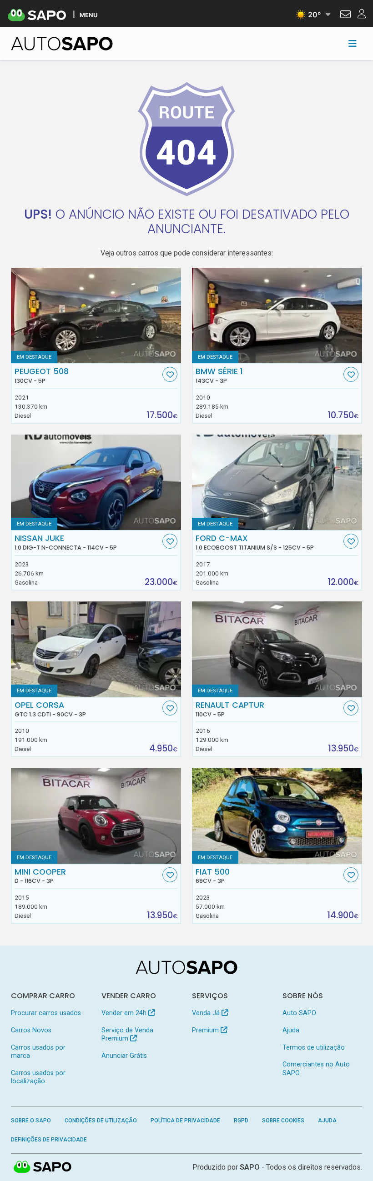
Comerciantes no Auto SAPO (316, 1068)
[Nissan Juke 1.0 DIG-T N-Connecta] (96, 482)
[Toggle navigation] (352, 43)
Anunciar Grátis (124, 1056)
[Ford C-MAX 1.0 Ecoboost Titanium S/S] (277, 482)
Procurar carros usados (46, 1013)
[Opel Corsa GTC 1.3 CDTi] (96, 649)
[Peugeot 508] (96, 315)
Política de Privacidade (185, 1120)
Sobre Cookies (283, 1120)
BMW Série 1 (219, 375)
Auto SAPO (299, 1013)
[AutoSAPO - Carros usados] (62, 44)
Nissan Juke (66, 542)
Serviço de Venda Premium (127, 1034)
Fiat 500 (213, 876)
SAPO (43, 1167)
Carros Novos (31, 1030)
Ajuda (290, 1030)
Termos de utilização (313, 1047)
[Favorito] (169, 374)
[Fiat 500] (277, 815)
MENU (88, 14)
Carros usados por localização (38, 1077)
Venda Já (207, 1013)
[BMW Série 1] (277, 315)
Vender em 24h (124, 1013)
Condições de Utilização (101, 1120)
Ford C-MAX (255, 542)
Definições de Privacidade (49, 1139)
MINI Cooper (40, 876)
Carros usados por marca (38, 1052)
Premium (206, 1030)
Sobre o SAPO (31, 1120)
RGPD (241, 1120)
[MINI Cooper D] (96, 815)
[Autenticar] (345, 15)
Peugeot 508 (42, 375)
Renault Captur (230, 709)
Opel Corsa (50, 709)
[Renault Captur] (277, 649)
